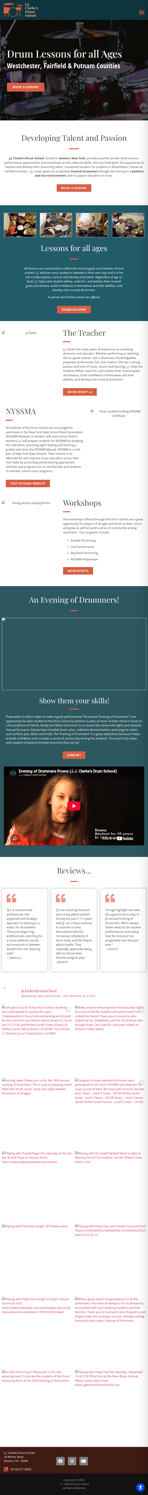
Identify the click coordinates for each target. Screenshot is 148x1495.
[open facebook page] (60, 1461)
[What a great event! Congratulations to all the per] (110, 1332)
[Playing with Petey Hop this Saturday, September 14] (110, 1405)
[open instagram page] (72, 1461)
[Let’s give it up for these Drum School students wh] (37, 1040)
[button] (141, 12)
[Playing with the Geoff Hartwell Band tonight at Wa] (110, 1186)
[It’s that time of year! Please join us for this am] (37, 1405)
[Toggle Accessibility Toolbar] (140, 1487)
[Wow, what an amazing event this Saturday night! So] (110, 1040)
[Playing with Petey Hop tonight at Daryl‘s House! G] (37, 1332)
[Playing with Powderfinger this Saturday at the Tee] (37, 1186)
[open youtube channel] (83, 1461)
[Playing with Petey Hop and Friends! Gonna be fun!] (110, 1259)
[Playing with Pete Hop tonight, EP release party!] (37, 1259)
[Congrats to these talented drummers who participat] (110, 1113)
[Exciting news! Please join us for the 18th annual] (37, 1113)
